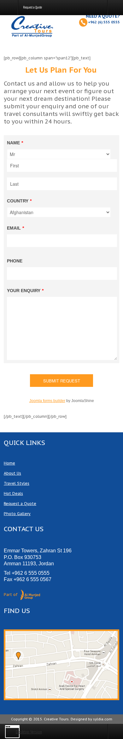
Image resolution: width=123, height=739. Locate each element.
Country (19, 200)
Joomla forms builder (47, 401)
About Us (12, 473)
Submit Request (61, 381)
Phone (14, 260)
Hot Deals (13, 493)
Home (9, 463)
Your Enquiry (25, 290)
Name (15, 142)
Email (15, 228)
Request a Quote (20, 503)
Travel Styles (16, 483)
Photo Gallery (17, 513)
